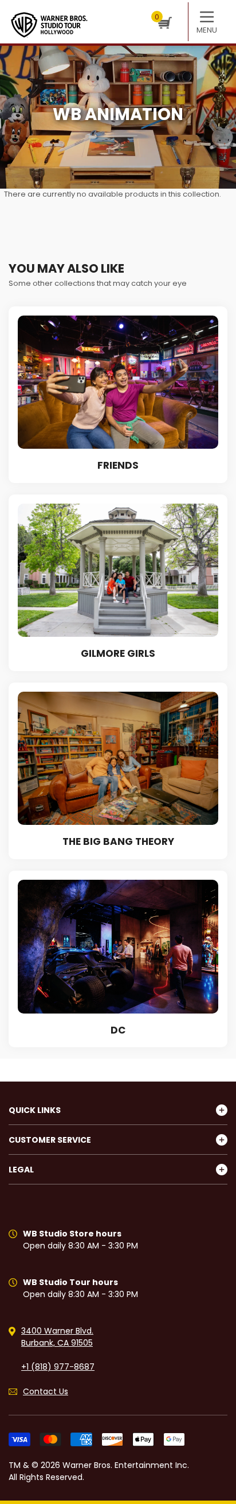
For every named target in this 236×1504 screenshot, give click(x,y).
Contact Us (45, 1391)
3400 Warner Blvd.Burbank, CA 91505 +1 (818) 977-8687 (58, 1349)
